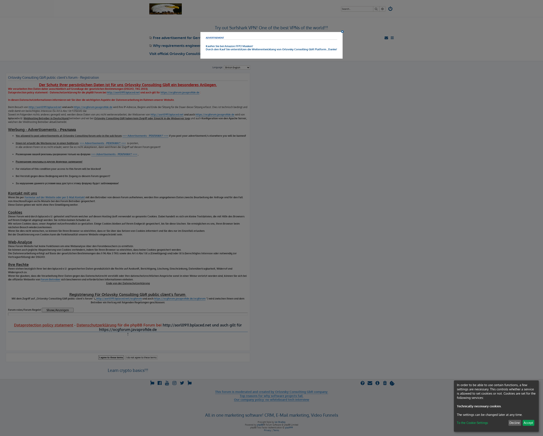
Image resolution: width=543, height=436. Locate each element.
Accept (528, 423)
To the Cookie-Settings (472, 423)
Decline (514, 423)
